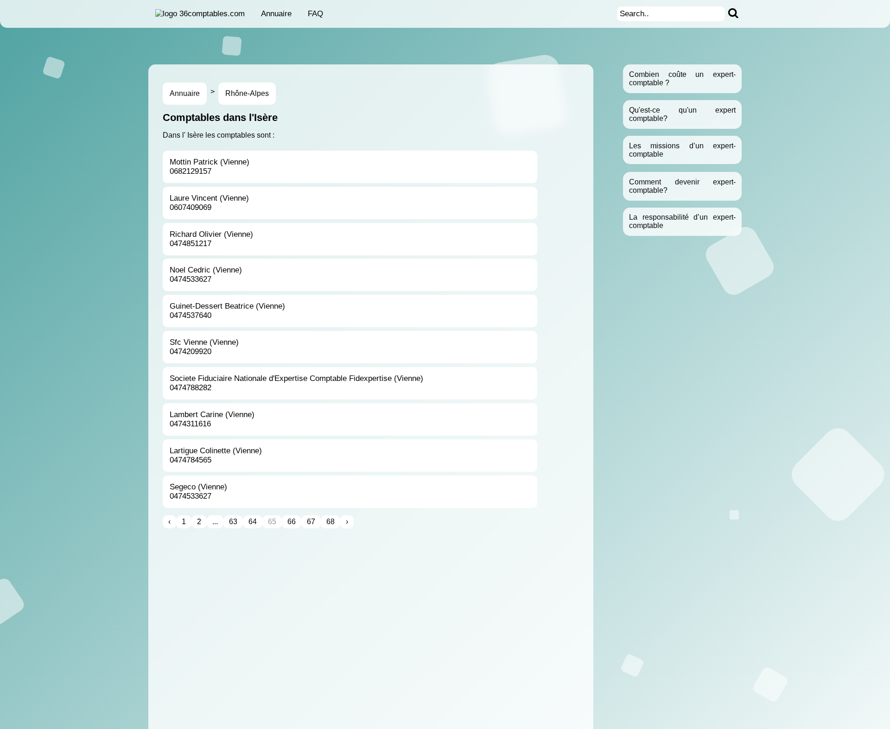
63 (233, 522)
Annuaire (276, 13)
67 (311, 522)
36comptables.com (212, 13)
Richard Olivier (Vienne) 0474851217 (211, 239)
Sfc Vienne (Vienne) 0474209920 (204, 347)
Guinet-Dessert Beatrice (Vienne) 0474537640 (227, 311)
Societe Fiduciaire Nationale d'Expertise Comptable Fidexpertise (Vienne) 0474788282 (296, 383)
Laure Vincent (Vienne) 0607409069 (209, 203)
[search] (733, 13)
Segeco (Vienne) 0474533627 (198, 491)
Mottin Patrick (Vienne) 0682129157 (209, 167)
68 (330, 522)
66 (291, 522)
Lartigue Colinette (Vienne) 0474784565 (216, 455)
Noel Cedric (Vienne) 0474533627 (206, 275)
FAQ (315, 13)
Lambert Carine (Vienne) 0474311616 (212, 419)
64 (252, 522)
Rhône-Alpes (247, 93)
